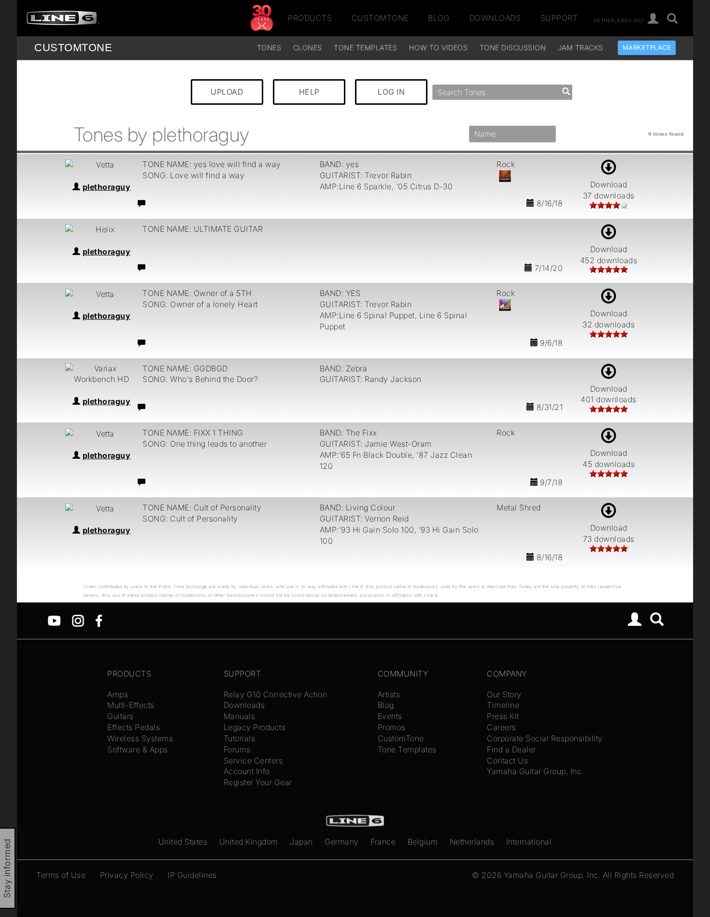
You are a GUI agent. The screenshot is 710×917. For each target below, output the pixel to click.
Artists (389, 694)
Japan (301, 841)
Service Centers (253, 760)
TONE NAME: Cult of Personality (201, 507)
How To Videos (438, 47)
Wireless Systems (140, 738)
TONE (73, 48)
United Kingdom (248, 841)
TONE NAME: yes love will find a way (211, 164)
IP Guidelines (192, 875)
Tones (269, 47)
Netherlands (472, 841)
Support (559, 18)
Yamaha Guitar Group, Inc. (535, 771)
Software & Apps (137, 749)
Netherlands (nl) (619, 20)
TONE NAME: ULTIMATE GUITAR (202, 229)
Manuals (240, 716)
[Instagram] (78, 620)
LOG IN (391, 92)
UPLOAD (227, 92)
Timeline (503, 705)
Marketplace (647, 47)
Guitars (120, 716)
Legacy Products (255, 727)
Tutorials (240, 738)
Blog (439, 18)
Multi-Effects (131, 705)
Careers (501, 727)
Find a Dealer (511, 749)
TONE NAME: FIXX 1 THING (192, 432)
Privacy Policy (127, 875)
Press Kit (503, 716)
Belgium (423, 841)
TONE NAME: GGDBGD (185, 368)
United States (183, 841)
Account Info (247, 771)
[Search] (672, 19)
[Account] (653, 19)
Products (310, 18)
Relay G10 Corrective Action (275, 694)
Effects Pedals (133, 727)
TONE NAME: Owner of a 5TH (197, 293)
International (529, 841)
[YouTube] (54, 620)
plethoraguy (107, 187)
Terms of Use (60, 875)
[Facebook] (98, 620)
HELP (309, 92)
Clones (307, 47)
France (383, 841)
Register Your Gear (258, 782)
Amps (117, 694)
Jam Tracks (580, 47)
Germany (342, 841)
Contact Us (507, 760)
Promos (392, 727)
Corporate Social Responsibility (545, 738)
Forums (237, 749)
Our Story (504, 694)
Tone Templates (365, 47)
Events (390, 716)
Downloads (495, 18)
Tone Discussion (513, 47)
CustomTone (380, 18)
